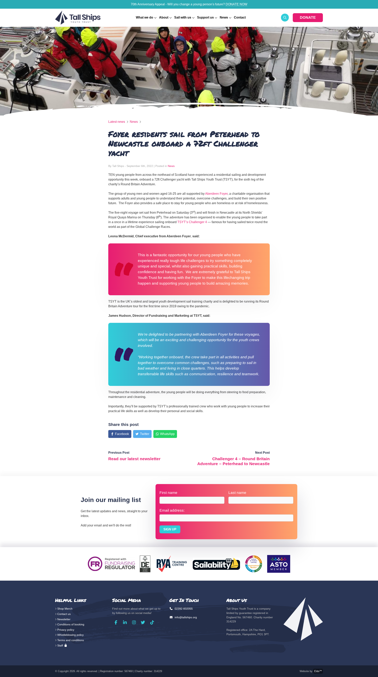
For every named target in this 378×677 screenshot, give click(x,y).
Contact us (64, 614)
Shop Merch (64, 608)
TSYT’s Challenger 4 (192, 222)
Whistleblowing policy (70, 634)
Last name (237, 493)
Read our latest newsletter (134, 458)
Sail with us (182, 17)
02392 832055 (183, 608)
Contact (240, 17)
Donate (308, 17)
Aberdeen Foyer (216, 193)
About (163, 17)
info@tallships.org (185, 617)
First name (168, 493)
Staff (60, 645)
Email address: (172, 510)
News (224, 17)
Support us (205, 17)
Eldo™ (318, 671)
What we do (144, 17)
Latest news (116, 121)
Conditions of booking (70, 624)
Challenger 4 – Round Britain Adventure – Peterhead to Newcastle (233, 461)
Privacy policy (65, 629)
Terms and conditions (70, 640)
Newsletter (63, 619)
